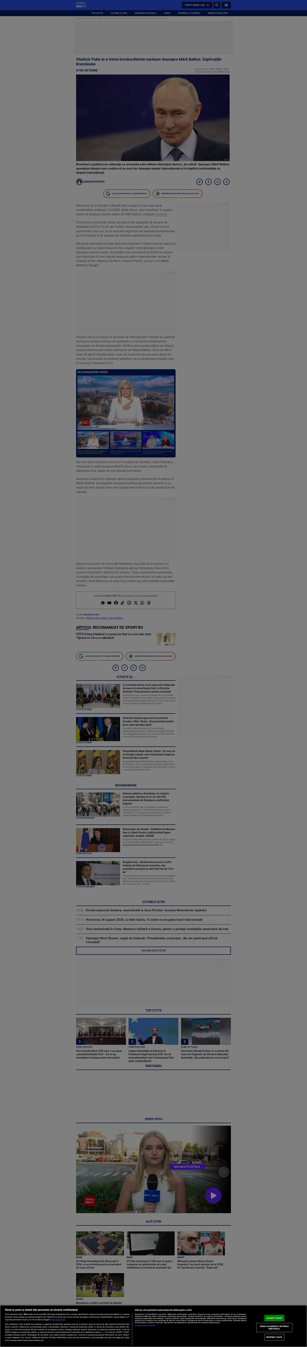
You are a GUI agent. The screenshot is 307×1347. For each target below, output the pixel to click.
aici (102, 1332)
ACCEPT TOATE (274, 1318)
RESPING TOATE (274, 1337)
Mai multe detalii (58, 1320)
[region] (153, 1326)
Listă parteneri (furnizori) (145, 1325)
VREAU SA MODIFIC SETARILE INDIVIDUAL (274, 1327)
